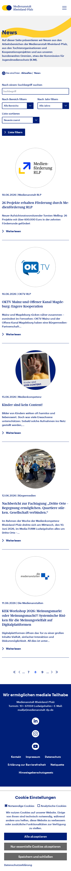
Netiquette (57, 764)
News (37, 73)
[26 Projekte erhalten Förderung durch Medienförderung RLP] (35, 168)
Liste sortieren (11, 113)
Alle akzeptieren (35, 836)
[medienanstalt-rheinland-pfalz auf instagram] (35, 733)
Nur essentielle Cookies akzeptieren (36, 846)
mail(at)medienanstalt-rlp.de (35, 709)
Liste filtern (15, 132)
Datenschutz (53, 756)
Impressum (33, 756)
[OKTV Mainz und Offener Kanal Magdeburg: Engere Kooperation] (35, 266)
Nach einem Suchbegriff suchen (22, 84)
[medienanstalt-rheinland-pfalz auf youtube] (35, 746)
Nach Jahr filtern (47, 99)
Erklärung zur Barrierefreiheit (27, 764)
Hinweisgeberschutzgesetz (36, 772)
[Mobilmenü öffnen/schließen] (64, 7)
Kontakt (16, 756)
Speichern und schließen (35, 856)
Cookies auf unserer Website (38, 812)
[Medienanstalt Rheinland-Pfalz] (17, 7)
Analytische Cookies (53, 805)
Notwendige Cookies (21, 805)
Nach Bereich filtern (14, 99)
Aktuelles (26, 73)
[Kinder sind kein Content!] (35, 370)
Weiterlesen (13, 231)
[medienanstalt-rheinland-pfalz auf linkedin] (35, 721)
